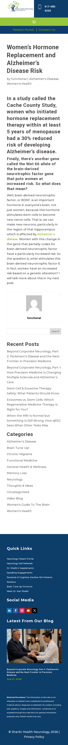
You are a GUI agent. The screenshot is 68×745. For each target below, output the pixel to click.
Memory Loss (17, 473)
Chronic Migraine (19, 454)
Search (55, 331)
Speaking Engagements (19, 573)
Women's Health (19, 83)
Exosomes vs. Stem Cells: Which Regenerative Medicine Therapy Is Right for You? (32, 404)
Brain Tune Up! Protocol (19, 587)
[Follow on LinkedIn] (9, 610)
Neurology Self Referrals (20, 563)
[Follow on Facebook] (15, 610)
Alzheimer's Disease (44, 79)
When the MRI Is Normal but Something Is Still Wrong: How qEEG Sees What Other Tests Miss (34, 420)
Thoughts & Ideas (20, 485)
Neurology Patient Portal (20, 559)
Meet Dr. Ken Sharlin (18, 591)
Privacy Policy (34, 737)
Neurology (15, 479)
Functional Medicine (22, 460)
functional (19, 79)
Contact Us (47, 30)
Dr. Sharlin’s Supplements (20, 568)
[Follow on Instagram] (22, 610)
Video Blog (15, 498)
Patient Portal (23, 30)
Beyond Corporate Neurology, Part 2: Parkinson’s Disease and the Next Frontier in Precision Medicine (33, 356)
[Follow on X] (34, 610)
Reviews (11, 582)
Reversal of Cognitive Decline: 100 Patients (29, 577)
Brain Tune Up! (18, 448)
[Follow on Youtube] (28, 610)
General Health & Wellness (26, 467)
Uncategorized (18, 492)
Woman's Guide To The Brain (28, 504)
